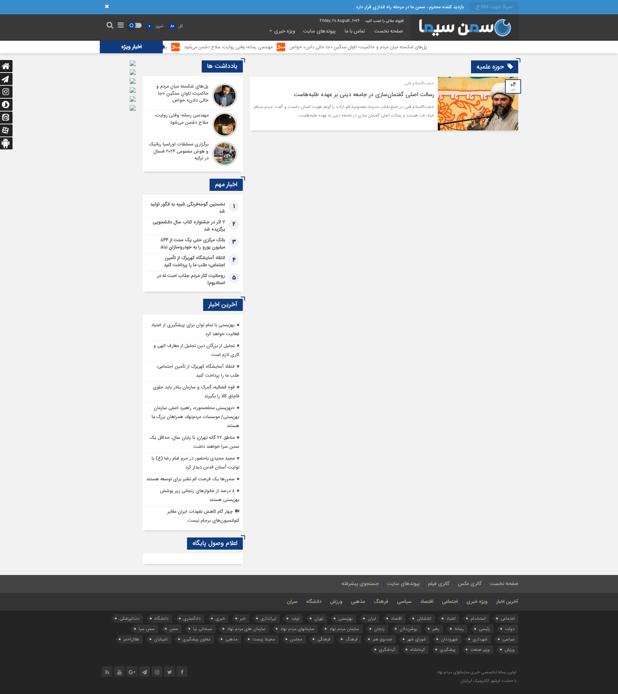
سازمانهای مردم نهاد (297, 628)
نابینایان (161, 639)
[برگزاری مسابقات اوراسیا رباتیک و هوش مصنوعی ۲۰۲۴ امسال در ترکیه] (192, 152)
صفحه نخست (388, 31)
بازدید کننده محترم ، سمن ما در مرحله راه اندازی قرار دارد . (408, 7)
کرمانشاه (417, 649)
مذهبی (358, 602)
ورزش (336, 602)
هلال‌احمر (131, 639)
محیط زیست (263, 639)
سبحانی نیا (202, 628)
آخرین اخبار (507, 602)
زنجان (379, 628)
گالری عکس (469, 584)
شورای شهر (416, 639)
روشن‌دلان (408, 628)
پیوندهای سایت (319, 31)
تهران (318, 618)
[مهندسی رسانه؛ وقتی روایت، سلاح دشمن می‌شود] (192, 124)
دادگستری (192, 618)
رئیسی (484, 628)
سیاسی (404, 602)
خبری (220, 618)
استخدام (478, 618)
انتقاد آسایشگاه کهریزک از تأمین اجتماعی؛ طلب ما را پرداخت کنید (194, 261)
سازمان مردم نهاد (344, 628)
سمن (174, 628)
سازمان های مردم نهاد (246, 628)
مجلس (296, 639)
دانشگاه (314, 602)
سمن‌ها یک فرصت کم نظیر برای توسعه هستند (190, 479)
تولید (295, 618)
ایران (372, 618)
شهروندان (449, 639)
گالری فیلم (438, 584)
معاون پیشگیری (196, 639)
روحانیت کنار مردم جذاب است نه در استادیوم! (191, 279)
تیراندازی (268, 618)
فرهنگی (323, 639)
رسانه (459, 628)
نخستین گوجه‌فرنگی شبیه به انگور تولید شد (187, 207)
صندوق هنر (382, 639)
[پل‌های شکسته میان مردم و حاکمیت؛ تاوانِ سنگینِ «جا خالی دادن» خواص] (192, 95)
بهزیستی (345, 618)
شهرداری (480, 639)
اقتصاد (426, 602)
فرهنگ (381, 602)
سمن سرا (146, 628)
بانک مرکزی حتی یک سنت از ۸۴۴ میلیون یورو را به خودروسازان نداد (192, 243)
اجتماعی (450, 602)
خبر (243, 618)
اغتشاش (424, 618)
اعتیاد (451, 618)
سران (292, 602)
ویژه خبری (284, 31)
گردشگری (387, 649)
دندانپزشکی (129, 618)
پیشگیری (447, 649)
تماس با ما (355, 31)
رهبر (436, 628)
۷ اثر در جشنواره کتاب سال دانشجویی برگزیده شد (189, 225)
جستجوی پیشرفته (360, 584)
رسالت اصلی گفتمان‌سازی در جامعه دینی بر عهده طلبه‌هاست (364, 95)
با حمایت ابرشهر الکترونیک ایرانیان (488, 680)
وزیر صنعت (480, 649)
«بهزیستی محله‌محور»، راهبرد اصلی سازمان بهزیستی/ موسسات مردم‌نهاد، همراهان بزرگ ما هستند (195, 417)
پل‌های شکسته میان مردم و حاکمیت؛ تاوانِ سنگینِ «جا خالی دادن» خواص (381, 47)
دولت (510, 628)
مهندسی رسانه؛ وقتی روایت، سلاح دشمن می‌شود (250, 47)
